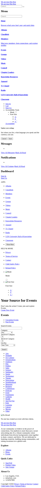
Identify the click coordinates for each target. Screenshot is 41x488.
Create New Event (7, 310)
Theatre (8, 378)
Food (7, 393)
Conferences (9, 389)
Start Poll (8, 463)
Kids (7, 403)
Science (8, 370)
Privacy (17, 484)
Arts (7, 354)
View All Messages (8, 153)
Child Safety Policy (8, 486)
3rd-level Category (7, 339)
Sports (7, 374)
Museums (8, 384)
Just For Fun (9, 401)
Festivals (8, 391)
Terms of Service (26, 484)
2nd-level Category (8, 335)
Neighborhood (10, 382)
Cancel (4, 139)
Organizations (10, 360)
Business (8, 386)
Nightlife (8, 356)
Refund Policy (20, 486)
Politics (8, 366)
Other (7, 411)
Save (10, 139)
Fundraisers (9, 395)
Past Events (9, 322)
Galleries (8, 397)
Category (4, 330)
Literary (8, 407)
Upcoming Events (11, 320)
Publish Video (10, 465)
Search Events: (6, 326)
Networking (9, 380)
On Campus (9, 358)
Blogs (7, 452)
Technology (9, 376)
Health (7, 399)
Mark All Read (20, 153)
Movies (8, 409)
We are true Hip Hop (8, 2)
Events (7, 454)
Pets (6, 364)
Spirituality (9, 372)
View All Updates (7, 166)
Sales (7, 368)
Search (4, 349)
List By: (4, 343)
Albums (8, 450)
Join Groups (9, 467)
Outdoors (8, 362)
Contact (35, 484)
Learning (8, 405)
